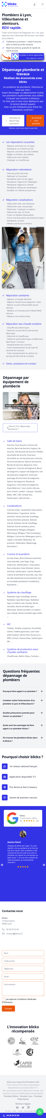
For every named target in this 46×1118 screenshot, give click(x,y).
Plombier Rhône (11, 1096)
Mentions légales (23, 1103)
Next (44, 865)
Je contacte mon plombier (36, 121)
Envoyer (8, 1008)
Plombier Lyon (26, 1096)
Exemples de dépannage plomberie (14, 121)
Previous (2, 865)
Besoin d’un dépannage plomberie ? (19, 427)
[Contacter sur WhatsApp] (40, 1112)
